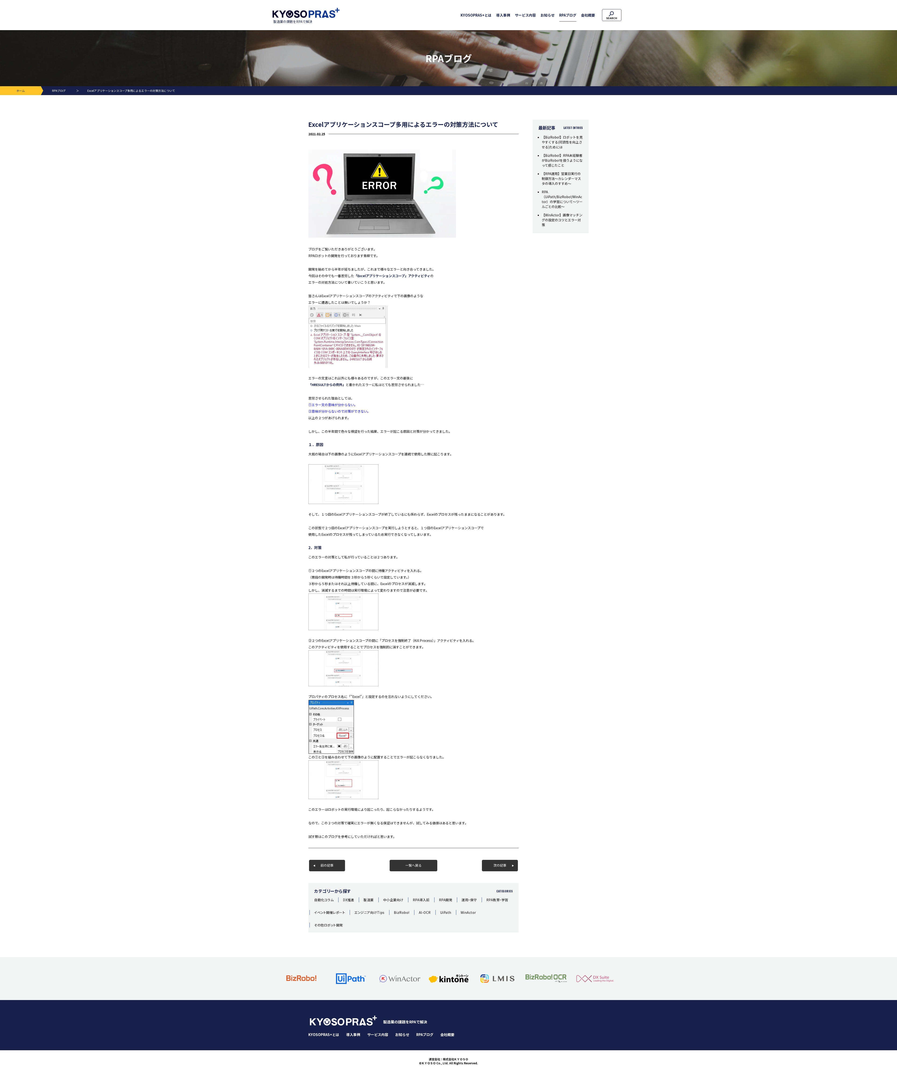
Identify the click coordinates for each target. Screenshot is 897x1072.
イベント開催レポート (329, 912)
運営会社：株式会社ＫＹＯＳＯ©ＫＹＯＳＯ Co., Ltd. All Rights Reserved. (448, 1061)
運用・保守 (469, 899)
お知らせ (548, 15)
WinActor (468, 912)
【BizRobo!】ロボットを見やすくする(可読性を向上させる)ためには (562, 142)
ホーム (20, 91)
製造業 (368, 899)
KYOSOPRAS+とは (476, 15)
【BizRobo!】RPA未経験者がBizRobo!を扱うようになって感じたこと (562, 160)
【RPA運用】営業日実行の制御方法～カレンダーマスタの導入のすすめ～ (561, 178)
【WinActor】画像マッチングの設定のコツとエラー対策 (562, 220)
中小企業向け (393, 899)
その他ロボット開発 (328, 925)
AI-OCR (425, 912)
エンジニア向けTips (369, 912)
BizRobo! (401, 912)
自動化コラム (324, 899)
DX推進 (348, 899)
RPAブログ (567, 15)
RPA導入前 (421, 899)
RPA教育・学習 (497, 899)
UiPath (445, 912)
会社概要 (588, 15)
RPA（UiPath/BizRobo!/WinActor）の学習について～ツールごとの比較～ (562, 199)
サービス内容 (525, 15)
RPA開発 (445, 899)
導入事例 (503, 15)
